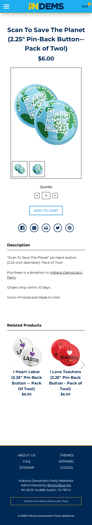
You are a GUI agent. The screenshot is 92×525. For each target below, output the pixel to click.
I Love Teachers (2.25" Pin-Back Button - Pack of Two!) (65, 380)
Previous (8, 364)
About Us (27, 455)
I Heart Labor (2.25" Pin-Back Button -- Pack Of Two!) (26, 380)
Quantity (46, 187)
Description (18, 245)
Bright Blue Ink (59, 485)
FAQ (26, 461)
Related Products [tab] (24, 325)
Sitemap (26, 467)
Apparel (66, 461)
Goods (66, 467)
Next (82, 364)
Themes (67, 455)
